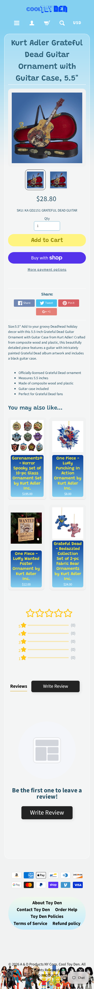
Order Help (66, 909)
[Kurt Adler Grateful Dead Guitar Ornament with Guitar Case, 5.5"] (35, 179)
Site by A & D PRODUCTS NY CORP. (47, 975)
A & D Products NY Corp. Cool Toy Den (50, 964)
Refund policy (66, 923)
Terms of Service (30, 923)
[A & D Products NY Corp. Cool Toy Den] (47, 9)
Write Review (55, 686)
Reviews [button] (18, 686)
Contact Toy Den (33, 909)
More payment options (47, 269)
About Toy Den (47, 903)
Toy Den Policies (47, 916)
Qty (47, 218)
